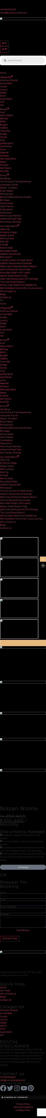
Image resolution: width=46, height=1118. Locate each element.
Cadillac (4, 128)
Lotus (3, 149)
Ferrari (3, 137)
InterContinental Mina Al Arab (15, 269)
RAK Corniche (7, 238)
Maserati (4, 152)
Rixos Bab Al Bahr (9, 251)
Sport (3, 96)
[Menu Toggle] (4, 43)
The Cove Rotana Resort (12, 282)
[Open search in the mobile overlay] (23, 60)
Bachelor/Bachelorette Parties (15, 197)
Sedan (3, 92)
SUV (2, 102)
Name (3, 892)
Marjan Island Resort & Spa (13, 275)
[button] (23, 300)
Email (3, 900)
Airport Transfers (8, 188)
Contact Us (5, 297)
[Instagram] (17, 1088)
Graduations (6, 209)
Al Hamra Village (8, 232)
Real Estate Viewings (10, 222)
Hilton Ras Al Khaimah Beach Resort (18, 266)
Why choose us (8, 291)
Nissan (3, 162)
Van (2, 105)
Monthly (4, 171)
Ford (2, 140)
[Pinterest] (31, 1088)
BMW (3, 121)
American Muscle (9, 80)
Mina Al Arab (6, 248)
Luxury (3, 89)
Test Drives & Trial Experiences (15, 181)
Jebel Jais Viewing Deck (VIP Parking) (19, 279)
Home (3, 73)
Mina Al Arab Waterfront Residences (18, 285)
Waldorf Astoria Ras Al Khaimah (16, 263)
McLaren (4, 155)
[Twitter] (10, 1088)
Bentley (4, 118)
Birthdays (5, 200)
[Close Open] (4, 49)
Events (3, 175)
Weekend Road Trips (10, 219)
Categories (5, 77)
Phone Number (8, 907)
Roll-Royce (5, 168)
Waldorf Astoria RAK (10, 254)
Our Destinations (8, 226)
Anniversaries (6, 203)
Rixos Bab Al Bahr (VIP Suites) (15, 272)
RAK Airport (6, 257)
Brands (3, 109)
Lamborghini (6, 143)
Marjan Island (7, 235)
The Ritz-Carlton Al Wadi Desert (16, 260)
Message (4, 914)
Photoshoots (6, 194)
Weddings (5, 178)
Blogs (3, 294)
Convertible (6, 83)
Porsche (4, 165)
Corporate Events (9, 184)
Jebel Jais (5, 229)
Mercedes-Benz (8, 159)
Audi (2, 112)
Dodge (3, 134)
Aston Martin (6, 115)
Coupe (3, 86)
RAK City (4, 241)
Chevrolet (5, 131)
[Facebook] (3, 1088)
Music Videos (6, 191)
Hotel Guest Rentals (10, 215)
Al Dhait (4, 244)
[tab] (9, 938)
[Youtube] (24, 1088)
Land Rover (6, 146)
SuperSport (6, 99)
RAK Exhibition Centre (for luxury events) (21, 288)
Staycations (6, 212)
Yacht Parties (6, 206)
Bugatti (4, 124)
